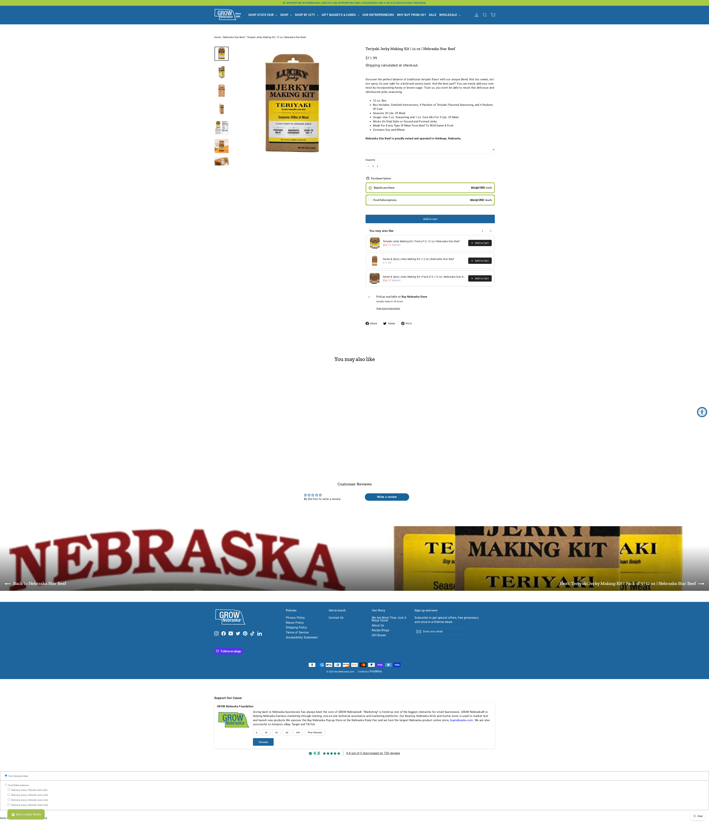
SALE (432, 15)
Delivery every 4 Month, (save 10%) (29, 805)
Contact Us (336, 617)
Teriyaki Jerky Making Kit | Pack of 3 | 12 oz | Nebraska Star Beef (421, 241)
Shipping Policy (296, 627)
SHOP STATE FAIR (261, 15)
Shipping (373, 65)
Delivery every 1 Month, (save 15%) (29, 790)
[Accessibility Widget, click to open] (702, 412)
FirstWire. (376, 671)
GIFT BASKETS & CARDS (339, 15)
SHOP (284, 15)
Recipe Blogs (380, 630)
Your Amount (315, 732)
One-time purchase (18, 776)
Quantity (370, 159)
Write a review (387, 497)
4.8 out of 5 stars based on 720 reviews (373, 753)
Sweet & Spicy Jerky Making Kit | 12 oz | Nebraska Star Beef (418, 259)
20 (276, 732)
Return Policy (295, 622)
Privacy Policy (295, 617)
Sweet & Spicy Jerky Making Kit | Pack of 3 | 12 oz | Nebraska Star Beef (424, 276)
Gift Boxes (379, 635)
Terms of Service (297, 632)
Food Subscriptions (18, 785)
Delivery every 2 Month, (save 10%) (29, 795)
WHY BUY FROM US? (411, 15)
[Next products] (491, 231)
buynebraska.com (461, 720)
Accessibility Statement (302, 637)
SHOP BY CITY (305, 15)
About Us (378, 625)
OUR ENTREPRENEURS (378, 15)
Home (217, 37)
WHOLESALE (448, 15)
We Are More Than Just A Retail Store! (389, 619)
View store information (388, 308)
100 (298, 732)
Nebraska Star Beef (234, 37)
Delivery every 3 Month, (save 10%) (29, 800)
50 (287, 732)
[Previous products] (483, 231)
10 (266, 732)
